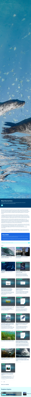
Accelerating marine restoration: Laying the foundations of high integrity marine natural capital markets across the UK (23, 355)
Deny (7, 394)
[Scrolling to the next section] (2, 205)
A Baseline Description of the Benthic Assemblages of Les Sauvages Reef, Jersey (8, 371)
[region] (11, 394)
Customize (12, 394)
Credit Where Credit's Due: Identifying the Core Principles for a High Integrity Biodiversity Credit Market (8, 321)
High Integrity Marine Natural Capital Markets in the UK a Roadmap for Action (23, 321)
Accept (3, 394)
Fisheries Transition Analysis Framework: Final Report (23, 305)
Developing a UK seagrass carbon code (8, 305)
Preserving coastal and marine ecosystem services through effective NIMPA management (23, 287)
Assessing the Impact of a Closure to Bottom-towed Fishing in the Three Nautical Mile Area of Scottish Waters (23, 339)
